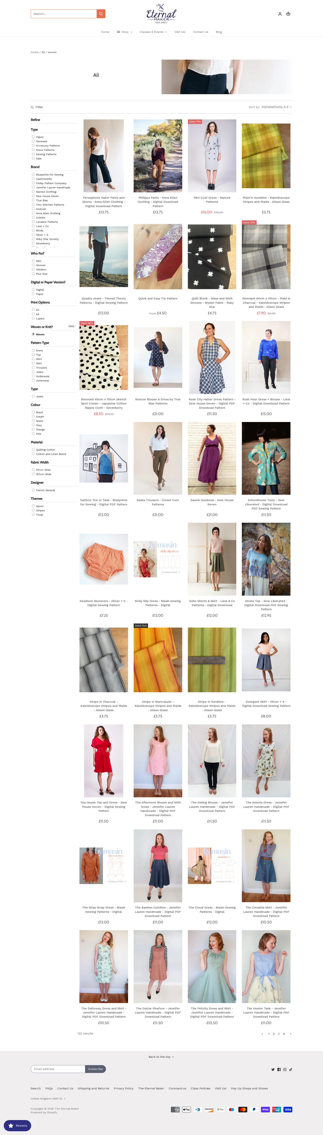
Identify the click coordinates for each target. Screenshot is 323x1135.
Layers (39, 318)
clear (71, 326)
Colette (40, 217)
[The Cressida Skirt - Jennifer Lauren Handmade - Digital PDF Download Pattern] (266, 865)
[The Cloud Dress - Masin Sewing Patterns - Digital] (212, 865)
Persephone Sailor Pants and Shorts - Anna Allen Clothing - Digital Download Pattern (103, 202)
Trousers (41, 367)
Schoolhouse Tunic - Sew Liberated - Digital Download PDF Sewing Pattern (266, 504)
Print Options (40, 302)
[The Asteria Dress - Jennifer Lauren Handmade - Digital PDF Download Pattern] (266, 760)
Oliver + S (41, 234)
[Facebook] (279, 1069)
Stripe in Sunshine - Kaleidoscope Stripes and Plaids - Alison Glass (212, 706)
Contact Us (65, 1088)
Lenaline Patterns (46, 221)
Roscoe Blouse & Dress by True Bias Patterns (158, 401)
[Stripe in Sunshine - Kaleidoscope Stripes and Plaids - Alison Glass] (212, 659)
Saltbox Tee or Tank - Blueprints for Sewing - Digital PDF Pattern (103, 502)
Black (39, 412)
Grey (38, 425)
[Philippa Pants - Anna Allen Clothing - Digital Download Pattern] (158, 155)
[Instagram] (284, 1069)
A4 (37, 314)
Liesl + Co (42, 226)
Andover (40, 208)
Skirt (38, 363)
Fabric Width (40, 463)
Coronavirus (177, 1088)
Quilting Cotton (45, 449)
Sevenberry (42, 243)
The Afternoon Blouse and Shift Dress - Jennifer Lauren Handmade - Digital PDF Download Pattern (158, 809)
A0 (37, 310)
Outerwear (42, 380)
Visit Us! (220, 1088)
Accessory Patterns (47, 145)
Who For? (37, 253)
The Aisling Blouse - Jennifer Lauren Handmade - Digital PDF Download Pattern (212, 807)
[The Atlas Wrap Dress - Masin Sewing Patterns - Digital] (103, 865)
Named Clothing (45, 191)
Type (34, 130)
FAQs (49, 1088)
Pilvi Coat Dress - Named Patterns (212, 200)
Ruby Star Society (47, 239)
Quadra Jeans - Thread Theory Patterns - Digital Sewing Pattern (104, 300)
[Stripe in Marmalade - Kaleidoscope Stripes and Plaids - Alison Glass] (158, 659)
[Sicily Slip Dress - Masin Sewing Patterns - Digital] (158, 559)
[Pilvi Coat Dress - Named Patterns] (212, 155)
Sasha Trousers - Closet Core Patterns (158, 502)
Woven (39, 334)
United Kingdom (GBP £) (46, 1098)
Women (40, 265)
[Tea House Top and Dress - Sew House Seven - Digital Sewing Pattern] (103, 760)
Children (40, 269)
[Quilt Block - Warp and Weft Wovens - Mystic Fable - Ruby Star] (212, 256)
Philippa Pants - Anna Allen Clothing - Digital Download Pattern (158, 202)
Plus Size (41, 273)
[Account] (280, 14)
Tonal (39, 514)
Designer (37, 483)
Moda (39, 230)
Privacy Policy (123, 1088)
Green (39, 420)
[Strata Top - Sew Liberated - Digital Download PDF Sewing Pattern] (266, 559)
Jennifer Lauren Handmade (52, 187)
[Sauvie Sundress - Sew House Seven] (212, 458)
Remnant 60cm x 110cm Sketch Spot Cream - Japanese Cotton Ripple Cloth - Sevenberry (103, 403)
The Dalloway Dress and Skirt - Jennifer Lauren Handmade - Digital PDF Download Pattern (103, 1013)
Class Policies (200, 1088)
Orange (40, 429)
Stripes (40, 510)
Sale (38, 158)
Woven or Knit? (42, 327)
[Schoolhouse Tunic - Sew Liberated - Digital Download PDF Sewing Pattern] (266, 458)
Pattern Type (40, 343)
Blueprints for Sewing (49, 174)
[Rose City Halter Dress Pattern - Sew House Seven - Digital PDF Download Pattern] (212, 357)
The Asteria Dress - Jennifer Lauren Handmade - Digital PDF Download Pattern (266, 807)
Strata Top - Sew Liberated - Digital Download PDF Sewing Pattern (266, 605)
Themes (36, 499)
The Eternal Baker (151, 1088)
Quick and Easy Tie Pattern (157, 298)
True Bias (41, 200)
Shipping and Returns (93, 1088)
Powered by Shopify (44, 1112)
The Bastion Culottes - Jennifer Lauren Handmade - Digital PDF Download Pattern (158, 912)
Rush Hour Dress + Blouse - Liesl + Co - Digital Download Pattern (266, 401)
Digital (39, 289)
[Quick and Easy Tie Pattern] (158, 256)
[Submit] (101, 14)
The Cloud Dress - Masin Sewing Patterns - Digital (212, 909)
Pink (38, 433)
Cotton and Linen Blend (50, 454)
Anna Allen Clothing (47, 213)
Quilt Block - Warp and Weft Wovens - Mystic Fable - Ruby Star (212, 303)
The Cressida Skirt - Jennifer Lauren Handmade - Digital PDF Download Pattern (266, 912)
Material (36, 442)
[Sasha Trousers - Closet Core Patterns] (158, 458)
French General (45, 490)
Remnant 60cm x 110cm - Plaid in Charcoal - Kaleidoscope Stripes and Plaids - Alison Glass (266, 303)
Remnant (41, 141)
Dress (39, 350)
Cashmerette (43, 178)
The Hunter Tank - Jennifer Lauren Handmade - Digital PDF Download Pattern (266, 1013)
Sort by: (254, 107)
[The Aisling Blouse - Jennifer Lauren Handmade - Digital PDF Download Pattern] (212, 760)
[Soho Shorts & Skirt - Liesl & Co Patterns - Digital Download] (212, 559)
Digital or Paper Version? (48, 282)
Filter (39, 107)
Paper (39, 293)
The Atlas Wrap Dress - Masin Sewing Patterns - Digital (103, 909)
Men (38, 260)
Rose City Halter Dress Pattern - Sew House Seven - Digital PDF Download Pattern (212, 403)
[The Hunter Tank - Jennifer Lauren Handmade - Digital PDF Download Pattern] (266, 966)
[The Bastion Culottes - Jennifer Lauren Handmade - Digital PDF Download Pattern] (158, 865)
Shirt (38, 359)
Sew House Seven (47, 196)
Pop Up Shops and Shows (249, 1088)
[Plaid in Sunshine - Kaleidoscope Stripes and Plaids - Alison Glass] (266, 155)
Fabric (39, 137)
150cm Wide (43, 474)
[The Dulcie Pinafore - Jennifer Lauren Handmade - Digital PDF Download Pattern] (158, 966)
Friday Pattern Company (50, 183)
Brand (35, 167)
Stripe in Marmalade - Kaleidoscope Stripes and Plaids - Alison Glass (158, 706)
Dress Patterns (44, 150)
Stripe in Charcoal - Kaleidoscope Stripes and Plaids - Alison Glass (103, 706)
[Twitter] (273, 1069)
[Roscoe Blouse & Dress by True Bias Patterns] (158, 357)
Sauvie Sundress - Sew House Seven (212, 502)
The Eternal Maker (67, 1108)
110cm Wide (43, 470)
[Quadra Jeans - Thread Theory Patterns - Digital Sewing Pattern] (103, 256)
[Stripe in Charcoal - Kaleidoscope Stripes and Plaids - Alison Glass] (103, 659)
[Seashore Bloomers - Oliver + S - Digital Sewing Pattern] (103, 559)
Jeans (39, 371)
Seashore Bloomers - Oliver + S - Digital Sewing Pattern (104, 603)
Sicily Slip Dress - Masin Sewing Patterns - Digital (158, 603)
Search (36, 1088)
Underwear (42, 376)
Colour (35, 405)
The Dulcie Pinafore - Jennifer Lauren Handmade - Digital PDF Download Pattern (158, 1013)
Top (38, 354)
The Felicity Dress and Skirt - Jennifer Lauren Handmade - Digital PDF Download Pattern (212, 1013)
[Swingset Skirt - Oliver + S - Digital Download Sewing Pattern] (266, 659)
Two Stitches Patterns (49, 204)
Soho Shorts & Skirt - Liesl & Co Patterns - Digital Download (212, 603)
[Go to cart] (288, 14)
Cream (39, 416)
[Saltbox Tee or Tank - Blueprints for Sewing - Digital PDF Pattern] (103, 458)
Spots (39, 506)
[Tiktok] (290, 1069)
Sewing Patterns (45, 154)
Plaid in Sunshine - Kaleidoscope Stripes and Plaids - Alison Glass (266, 200)
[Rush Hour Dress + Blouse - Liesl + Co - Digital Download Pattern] (266, 357)
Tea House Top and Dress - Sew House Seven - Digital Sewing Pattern (103, 807)
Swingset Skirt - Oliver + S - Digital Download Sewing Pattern (266, 704)
